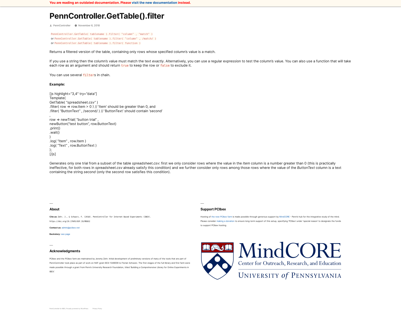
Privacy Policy (97, 308)
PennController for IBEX (57, 308)
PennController (61, 25)
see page (65, 234)
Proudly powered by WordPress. (77, 308)
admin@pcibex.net (71, 227)
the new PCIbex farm (221, 216)
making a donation (225, 221)
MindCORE (284, 216)
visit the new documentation (154, 3)
